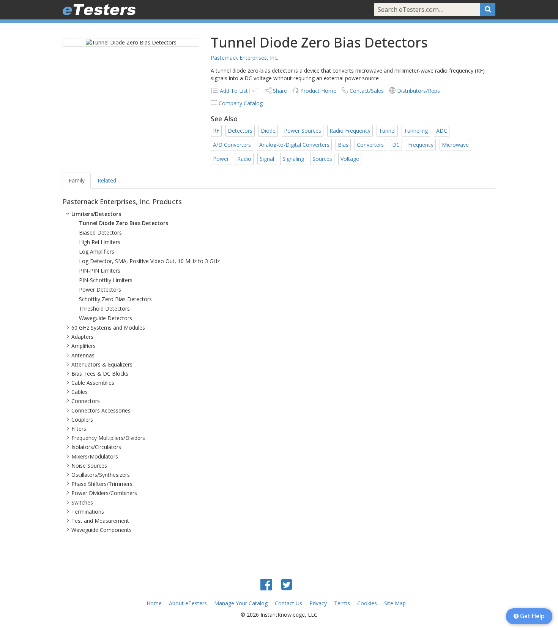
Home (154, 603)
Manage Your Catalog (241, 603)
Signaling (293, 158)
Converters (370, 144)
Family (77, 180)
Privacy (318, 603)
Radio (244, 158)
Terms (342, 603)
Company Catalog (241, 103)
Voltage (349, 158)
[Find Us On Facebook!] (266, 584)
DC (396, 144)
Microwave (455, 144)
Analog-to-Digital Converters (294, 144)
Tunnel (387, 130)
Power (221, 158)
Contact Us (288, 603)
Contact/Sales (367, 90)
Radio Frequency (349, 130)
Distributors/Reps (418, 90)
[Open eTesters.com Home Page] (99, 9)
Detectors (240, 130)
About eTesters (188, 603)
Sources (322, 158)
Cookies (367, 603)
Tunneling (416, 130)
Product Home (318, 90)
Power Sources (302, 130)
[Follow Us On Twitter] (286, 584)
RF (216, 130)
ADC (441, 130)
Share (280, 90)
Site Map (395, 603)
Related (107, 180)
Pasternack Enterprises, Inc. (244, 57)
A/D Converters (232, 144)
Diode (268, 130)
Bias (343, 144)
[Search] (487, 9)
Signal (267, 158)
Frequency (420, 144)
